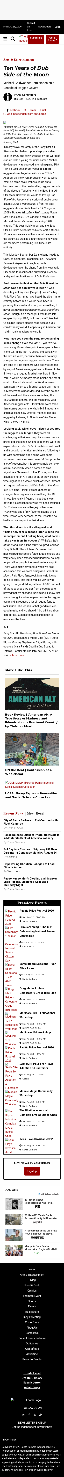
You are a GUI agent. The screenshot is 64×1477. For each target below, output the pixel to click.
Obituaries (32, 1343)
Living (32, 1280)
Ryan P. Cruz (15, 827)
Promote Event (32, 1296)
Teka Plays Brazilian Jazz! (36, 1139)
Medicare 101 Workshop (35, 1032)
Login (58, 27)
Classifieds (32, 1349)
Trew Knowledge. (14, 1469)
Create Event (32, 1373)
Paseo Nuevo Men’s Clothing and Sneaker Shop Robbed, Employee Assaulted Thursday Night (30, 882)
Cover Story (32, 1322)
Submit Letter (32, 1382)
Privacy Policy (9, 1439)
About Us (32, 1327)
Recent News (13, 814)
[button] (32, 1204)
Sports (32, 1301)
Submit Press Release (32, 1338)
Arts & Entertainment (18, 60)
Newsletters (44, 26)
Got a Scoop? (52, 39)
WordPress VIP (45, 1469)
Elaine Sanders (16, 842)
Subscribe (36, 37)
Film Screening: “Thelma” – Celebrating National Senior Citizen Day (37, 931)
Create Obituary (32, 1378)
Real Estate (32, 1311)
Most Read (35, 814)
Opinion (32, 1290)
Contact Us (32, 1333)
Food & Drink (32, 1285)
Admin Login (32, 1387)
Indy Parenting (32, 1317)
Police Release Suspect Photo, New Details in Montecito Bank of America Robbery (31, 836)
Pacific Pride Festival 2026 (36, 910)
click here (50, 1466)
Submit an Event (31, 27)
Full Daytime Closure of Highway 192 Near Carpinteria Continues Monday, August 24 (30, 851)
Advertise (32, 1354)
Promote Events (32, 1359)
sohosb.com (16, 655)
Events (32, 1306)
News (32, 1269)
